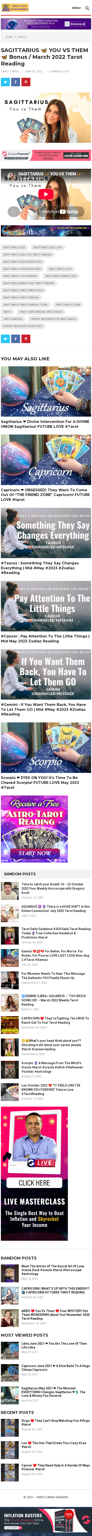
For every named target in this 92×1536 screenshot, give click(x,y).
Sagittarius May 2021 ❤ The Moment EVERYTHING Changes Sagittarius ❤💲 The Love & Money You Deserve (53, 1392)
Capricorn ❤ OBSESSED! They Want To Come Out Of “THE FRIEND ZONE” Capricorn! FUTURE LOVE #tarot (45, 495)
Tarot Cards (10, 71)
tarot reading (12, 319)
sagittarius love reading (20, 276)
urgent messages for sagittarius (53, 319)
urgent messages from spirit (23, 326)
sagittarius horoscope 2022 (22, 269)
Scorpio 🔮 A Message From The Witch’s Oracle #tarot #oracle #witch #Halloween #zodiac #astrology (52, 1067)
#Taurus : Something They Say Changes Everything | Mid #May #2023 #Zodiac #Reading (40, 568)
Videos (22, 37)
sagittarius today (68, 304)
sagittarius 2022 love (47, 247)
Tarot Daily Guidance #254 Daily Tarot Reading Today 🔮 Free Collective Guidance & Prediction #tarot (56, 933)
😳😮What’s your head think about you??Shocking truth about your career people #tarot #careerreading (51, 1045)
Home (9, 37)
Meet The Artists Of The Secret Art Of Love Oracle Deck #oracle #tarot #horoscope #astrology (52, 1270)
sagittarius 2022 (14, 247)
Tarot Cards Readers (52, 1497)
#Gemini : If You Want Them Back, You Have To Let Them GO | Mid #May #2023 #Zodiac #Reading (43, 709)
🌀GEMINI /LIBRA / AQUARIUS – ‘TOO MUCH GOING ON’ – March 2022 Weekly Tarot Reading (53, 1000)
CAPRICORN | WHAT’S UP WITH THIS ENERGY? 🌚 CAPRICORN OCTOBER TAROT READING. (55, 1290)
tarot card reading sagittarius (40, 311)
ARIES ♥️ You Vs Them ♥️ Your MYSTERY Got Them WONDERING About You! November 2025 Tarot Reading (55, 1314)
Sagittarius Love (60, 269)
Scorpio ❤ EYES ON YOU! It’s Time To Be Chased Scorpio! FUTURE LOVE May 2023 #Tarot (40, 782)
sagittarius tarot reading (21, 297)
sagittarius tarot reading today (25, 304)
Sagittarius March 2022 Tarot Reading (28, 283)
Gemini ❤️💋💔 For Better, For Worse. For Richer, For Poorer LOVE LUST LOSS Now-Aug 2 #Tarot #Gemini (55, 955)
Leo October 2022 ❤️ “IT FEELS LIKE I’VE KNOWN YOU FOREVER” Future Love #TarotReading (50, 1090)
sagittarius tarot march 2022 (23, 290)
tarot (7, 311)
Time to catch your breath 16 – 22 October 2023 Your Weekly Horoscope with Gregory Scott (52, 888)
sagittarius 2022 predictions (22, 261)
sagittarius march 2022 (60, 276)
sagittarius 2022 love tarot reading (27, 254)
